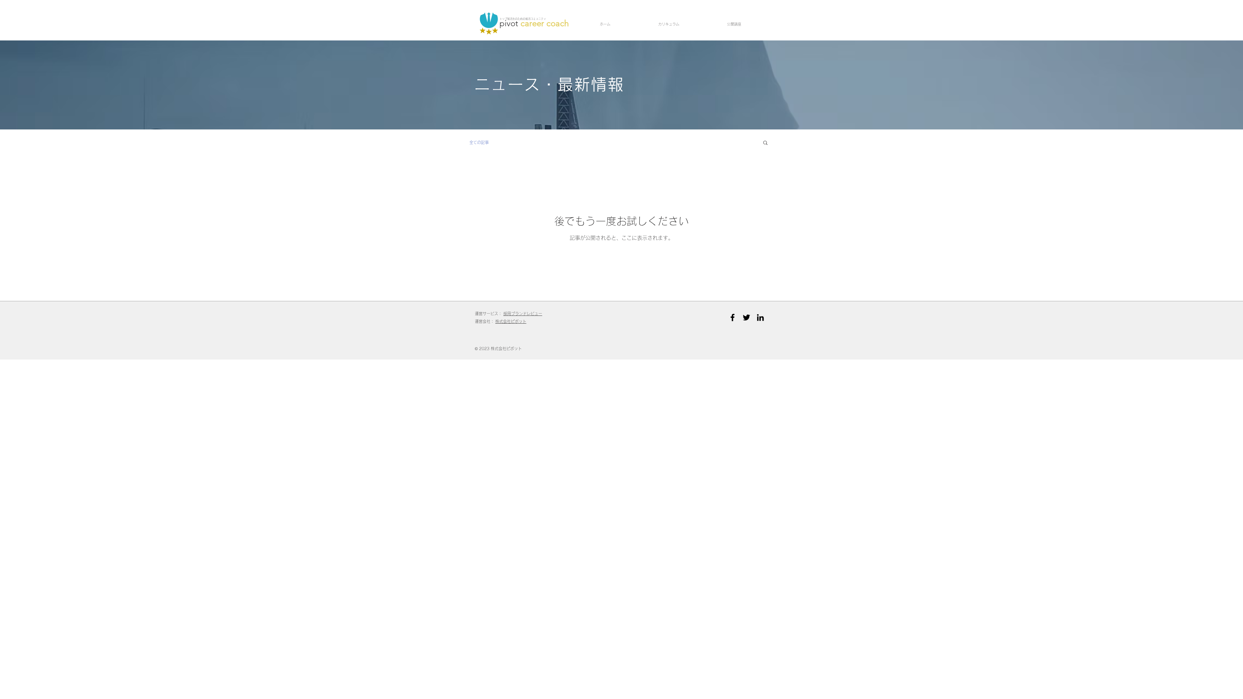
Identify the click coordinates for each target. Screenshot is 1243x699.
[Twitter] (746, 317)
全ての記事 (479, 142)
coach (557, 23)
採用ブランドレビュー (522, 314)
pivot (510, 23)
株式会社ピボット (510, 321)
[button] (765, 143)
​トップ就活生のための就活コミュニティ (522, 18)
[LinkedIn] (760, 317)
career (533, 23)
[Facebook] (732, 317)
